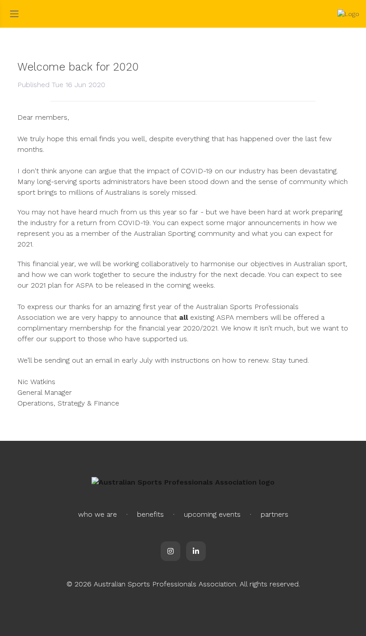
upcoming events (212, 514)
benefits (150, 514)
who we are (97, 514)
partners (274, 514)
